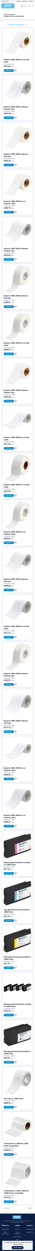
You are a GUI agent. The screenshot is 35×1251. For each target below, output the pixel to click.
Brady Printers (5, 1229)
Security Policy (17, 1236)
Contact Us (31, 1)
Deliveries (25, 1)
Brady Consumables (9, 14)
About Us (19, 1)
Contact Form (29, 1232)
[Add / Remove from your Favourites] (16, 70)
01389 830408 (5, 1)
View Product (8, 70)
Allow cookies (17, 1247)
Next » (30, 1208)
